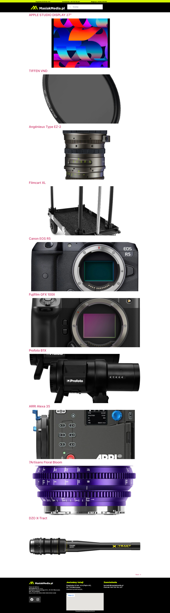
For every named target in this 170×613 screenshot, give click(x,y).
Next (138, 575)
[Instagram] (38, 599)
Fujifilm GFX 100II (42, 294)
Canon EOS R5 (40, 238)
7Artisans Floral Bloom (45, 462)
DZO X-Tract (38, 518)
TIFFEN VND (38, 71)
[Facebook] (32, 599)
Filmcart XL (37, 183)
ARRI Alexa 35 (39, 406)
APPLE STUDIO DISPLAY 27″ (50, 15)
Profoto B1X (37, 350)
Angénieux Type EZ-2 (45, 127)
